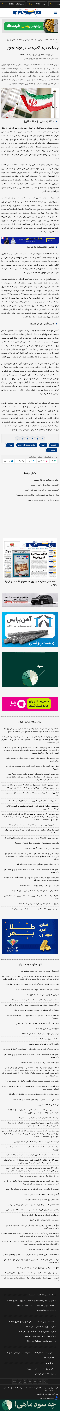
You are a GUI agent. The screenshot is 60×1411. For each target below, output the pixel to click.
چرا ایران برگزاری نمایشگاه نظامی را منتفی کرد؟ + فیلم (37, 1023)
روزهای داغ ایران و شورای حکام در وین (43, 500)
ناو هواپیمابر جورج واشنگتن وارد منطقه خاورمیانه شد (38, 864)
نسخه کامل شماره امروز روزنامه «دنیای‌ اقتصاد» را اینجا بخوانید (31, 583)
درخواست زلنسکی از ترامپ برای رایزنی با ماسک (40, 1215)
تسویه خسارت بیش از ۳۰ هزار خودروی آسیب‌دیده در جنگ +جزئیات (32, 1155)
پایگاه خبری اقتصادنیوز (45, 1310)
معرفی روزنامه (48, 1368)
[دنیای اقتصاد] (27, 13)
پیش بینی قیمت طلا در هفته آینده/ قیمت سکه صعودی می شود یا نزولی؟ (32, 767)
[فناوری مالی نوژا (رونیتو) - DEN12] (30, 936)
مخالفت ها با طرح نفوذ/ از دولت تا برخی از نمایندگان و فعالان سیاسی (31, 1254)
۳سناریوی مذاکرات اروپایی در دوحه (45, 485)
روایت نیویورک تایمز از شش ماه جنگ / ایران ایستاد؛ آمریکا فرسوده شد (31, 1049)
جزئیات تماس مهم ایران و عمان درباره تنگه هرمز (40, 1062)
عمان (10, 445)
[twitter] (32, 439)
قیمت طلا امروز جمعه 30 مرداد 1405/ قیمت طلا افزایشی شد (35, 1141)
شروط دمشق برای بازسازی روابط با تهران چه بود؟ (39, 885)
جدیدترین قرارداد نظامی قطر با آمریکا (44, 1220)
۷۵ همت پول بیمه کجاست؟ (47, 1039)
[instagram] (45, 1381)
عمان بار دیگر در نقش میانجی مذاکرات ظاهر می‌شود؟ (37, 495)
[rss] (30, 1381)
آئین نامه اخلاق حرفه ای (44, 1373)
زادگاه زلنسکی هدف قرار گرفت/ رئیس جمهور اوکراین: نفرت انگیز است (31, 1005)
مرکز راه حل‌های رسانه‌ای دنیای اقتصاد (39, 1336)
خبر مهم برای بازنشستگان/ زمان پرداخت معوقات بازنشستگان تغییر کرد (31, 838)
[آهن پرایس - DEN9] (30, 629)
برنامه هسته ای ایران (26, 445)
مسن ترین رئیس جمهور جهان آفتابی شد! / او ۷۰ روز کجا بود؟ (34, 825)
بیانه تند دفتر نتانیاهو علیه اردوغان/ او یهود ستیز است (37, 1117)
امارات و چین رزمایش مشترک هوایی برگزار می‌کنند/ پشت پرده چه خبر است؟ (31, 1279)
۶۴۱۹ (47, 54)
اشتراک (27, 1352)
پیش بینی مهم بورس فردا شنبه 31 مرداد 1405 (40, 1033)
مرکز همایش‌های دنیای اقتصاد (21, 1321)
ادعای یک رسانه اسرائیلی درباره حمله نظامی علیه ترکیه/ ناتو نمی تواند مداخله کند (32, 831)
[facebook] (37, 439)
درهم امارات (10, 4)
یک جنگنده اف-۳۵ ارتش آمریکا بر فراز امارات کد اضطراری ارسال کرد (32, 984)
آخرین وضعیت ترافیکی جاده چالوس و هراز (41, 1194)
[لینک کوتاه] (42, 439)
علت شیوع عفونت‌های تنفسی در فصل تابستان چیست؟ (37, 843)
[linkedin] (27, 439)
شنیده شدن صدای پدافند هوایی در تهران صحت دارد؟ (37, 989)
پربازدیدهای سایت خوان (30, 722)
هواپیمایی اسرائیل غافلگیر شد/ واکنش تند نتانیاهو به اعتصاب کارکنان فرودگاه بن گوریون (32, 807)
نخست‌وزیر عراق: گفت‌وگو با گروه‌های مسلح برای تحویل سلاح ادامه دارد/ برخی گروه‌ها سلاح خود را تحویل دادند (32, 1111)
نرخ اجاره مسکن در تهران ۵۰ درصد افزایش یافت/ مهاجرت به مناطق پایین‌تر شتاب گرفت (32, 1227)
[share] (25, 1381)
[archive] (14, 1381)
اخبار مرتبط (30, 473)
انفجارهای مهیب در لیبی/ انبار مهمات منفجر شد (40, 971)
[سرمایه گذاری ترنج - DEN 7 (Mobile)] (30, 26)
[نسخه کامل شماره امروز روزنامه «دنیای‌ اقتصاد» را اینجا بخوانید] (30, 558)
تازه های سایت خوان (30, 964)
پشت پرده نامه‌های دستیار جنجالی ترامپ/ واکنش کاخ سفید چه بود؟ (32, 1081)
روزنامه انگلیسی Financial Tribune (40, 1341)
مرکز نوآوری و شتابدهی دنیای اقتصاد (39, 1326)
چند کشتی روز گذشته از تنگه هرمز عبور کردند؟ (40, 1199)
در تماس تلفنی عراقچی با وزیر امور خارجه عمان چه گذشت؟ (35, 1099)
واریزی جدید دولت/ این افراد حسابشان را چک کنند (39, 903)
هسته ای (51, 450)
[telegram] (22, 439)
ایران (43, 445)
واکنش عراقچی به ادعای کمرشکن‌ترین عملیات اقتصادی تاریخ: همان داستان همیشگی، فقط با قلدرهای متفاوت (33, 1124)
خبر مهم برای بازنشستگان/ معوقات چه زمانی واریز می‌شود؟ (35, 909)
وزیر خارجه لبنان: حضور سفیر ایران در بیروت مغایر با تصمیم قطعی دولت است (32, 760)
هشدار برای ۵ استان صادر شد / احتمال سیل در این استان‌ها (35, 890)
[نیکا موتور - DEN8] (30, 600)
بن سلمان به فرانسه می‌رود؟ (48, 1104)
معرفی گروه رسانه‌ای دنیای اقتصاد (41, 1300)
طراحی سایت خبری (48, 1398)
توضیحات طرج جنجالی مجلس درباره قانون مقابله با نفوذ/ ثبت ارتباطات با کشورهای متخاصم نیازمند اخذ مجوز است (30, 1243)
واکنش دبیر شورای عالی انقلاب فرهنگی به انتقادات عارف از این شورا (32, 1210)
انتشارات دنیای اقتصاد (45, 1321)
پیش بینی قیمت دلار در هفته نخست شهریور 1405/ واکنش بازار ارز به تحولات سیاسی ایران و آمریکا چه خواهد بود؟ (31, 1182)
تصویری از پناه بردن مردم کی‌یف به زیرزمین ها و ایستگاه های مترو (32, 1189)
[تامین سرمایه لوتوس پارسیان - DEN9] (30, 669)
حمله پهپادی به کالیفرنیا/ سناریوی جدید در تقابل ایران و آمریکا (34, 801)
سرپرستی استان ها (13, 1352)
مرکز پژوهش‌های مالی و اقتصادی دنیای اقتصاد (35, 1331)
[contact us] (20, 1381)
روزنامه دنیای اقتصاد (15, 1300)
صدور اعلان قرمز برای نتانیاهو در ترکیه (44, 1249)
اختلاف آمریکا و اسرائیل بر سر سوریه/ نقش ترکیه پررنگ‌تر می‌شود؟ (33, 1204)
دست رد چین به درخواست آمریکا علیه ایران (42, 848)
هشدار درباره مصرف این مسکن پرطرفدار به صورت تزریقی (36, 1010)
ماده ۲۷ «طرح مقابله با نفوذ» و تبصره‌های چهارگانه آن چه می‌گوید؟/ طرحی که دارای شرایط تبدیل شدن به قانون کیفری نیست (31, 1161)
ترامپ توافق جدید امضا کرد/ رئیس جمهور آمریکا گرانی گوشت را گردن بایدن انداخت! (31, 1261)
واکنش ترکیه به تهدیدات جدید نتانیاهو (43, 1044)
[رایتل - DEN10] (30, 704)
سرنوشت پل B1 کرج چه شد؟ (47, 1028)
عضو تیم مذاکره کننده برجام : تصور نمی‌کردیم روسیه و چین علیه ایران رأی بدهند (31, 871)
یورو (34, 4)
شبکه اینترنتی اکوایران (45, 1305)
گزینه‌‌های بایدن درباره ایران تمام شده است (42, 490)
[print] (17, 439)
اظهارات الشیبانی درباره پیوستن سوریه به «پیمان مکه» (38, 1267)
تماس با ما (50, 1352)
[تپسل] (2, 238)
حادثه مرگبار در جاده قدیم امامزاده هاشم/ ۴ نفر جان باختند (35, 1000)
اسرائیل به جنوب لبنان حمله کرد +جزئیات (43, 994)
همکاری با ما (49, 1357)
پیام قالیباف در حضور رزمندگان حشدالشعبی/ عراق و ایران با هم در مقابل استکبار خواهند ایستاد (30, 1088)
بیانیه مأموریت (32, 1368)
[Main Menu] (55, 12)
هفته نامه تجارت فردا (24, 1305)
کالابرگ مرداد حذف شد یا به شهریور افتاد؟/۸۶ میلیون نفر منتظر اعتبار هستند (31, 897)
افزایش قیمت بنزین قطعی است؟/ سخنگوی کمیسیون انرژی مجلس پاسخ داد (30, 794)
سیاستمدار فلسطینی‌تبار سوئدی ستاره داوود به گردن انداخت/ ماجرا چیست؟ (33, 1017)
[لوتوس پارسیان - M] (30, 1405)
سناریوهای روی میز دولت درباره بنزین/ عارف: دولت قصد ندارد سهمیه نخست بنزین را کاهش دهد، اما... (31, 879)
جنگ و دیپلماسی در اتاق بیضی (46, 480)
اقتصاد (54, 445)
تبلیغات (38, 1352)
